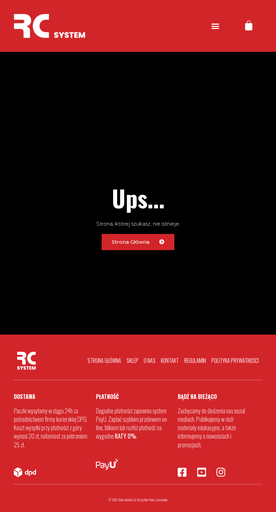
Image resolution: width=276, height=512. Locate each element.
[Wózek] (248, 25)
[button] (215, 26)
